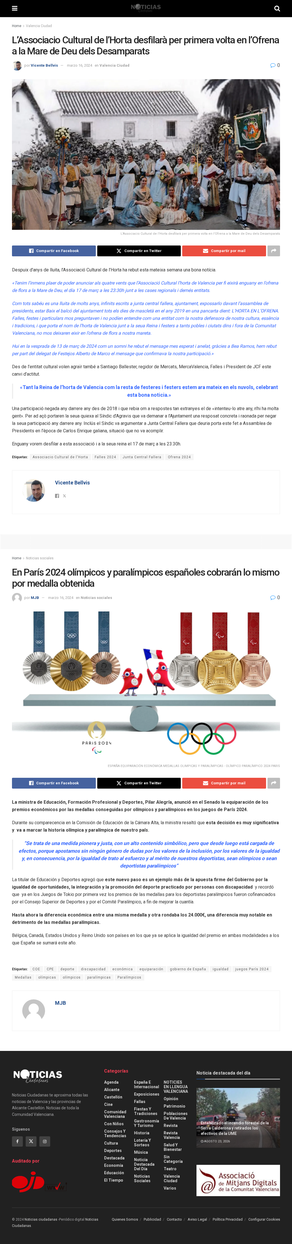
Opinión (171, 1098)
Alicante (111, 1089)
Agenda (111, 1082)
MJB (35, 598)
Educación (114, 1173)
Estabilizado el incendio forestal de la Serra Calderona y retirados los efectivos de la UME (235, 1128)
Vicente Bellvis (44, 65)
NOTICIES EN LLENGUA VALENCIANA (176, 1087)
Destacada (114, 1158)
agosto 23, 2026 (216, 1141)
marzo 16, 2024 (79, 65)
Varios (170, 1188)
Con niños (114, 1124)
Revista (171, 1125)
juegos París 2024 (252, 969)
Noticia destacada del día (144, 1164)
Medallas (23, 977)
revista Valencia (172, 1135)
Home (16, 26)
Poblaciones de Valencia (176, 1115)
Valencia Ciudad (39, 26)
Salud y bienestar (173, 1147)
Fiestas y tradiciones (145, 1111)
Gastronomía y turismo (146, 1123)
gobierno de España (188, 969)
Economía (113, 1165)
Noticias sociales (40, 558)
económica (122, 969)
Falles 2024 (105, 457)
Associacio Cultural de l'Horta (60, 457)
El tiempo (113, 1180)
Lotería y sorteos (142, 1142)
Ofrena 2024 (179, 457)
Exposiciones (146, 1094)
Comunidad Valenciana (115, 1114)
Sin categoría (173, 1159)
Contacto (174, 1219)
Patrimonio (174, 1106)
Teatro (170, 1169)
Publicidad (152, 1219)
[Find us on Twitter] (31, 1141)
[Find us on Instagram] (44, 1141)
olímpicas (47, 977)
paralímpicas (99, 977)
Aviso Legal (197, 1219)
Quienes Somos (125, 1219)
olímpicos (72, 977)
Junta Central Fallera (142, 457)
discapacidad (93, 969)
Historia (141, 1133)
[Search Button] (277, 8)
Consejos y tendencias (115, 1133)
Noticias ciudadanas (41, 1220)
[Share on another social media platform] (273, 250)
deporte (67, 969)
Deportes (113, 1150)
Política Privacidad (228, 1219)
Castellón (113, 1097)
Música (141, 1152)
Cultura (111, 1143)
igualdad (221, 969)
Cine (108, 1104)
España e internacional (146, 1084)
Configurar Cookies (264, 1219)
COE (36, 969)
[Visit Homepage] (146, 8)
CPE (50, 969)
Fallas (139, 1101)
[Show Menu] (14, 8)
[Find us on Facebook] (17, 1141)
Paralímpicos (129, 977)
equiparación (151, 969)
